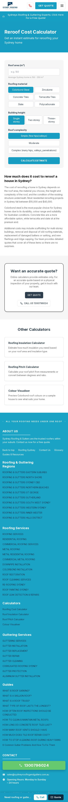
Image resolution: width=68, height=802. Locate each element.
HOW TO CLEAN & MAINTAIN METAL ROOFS (26, 719)
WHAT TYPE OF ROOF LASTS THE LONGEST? (27, 705)
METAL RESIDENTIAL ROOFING (18, 554)
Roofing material (17, 84)
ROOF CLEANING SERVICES (17, 579)
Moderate (34, 143)
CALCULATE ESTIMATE (34, 160)
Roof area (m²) (16, 65)
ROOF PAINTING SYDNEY (16, 589)
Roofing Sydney (26, 450)
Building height (16, 112)
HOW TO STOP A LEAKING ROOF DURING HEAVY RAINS (32, 740)
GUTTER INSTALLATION (15, 646)
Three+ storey (52, 120)
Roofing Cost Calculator (15, 609)
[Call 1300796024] (30, 6)
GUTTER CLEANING (13, 661)
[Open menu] (62, 5)
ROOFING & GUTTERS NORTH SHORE (22, 477)
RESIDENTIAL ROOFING (15, 539)
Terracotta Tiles (47, 97)
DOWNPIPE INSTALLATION (16, 564)
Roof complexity (17, 130)
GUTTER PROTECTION (15, 671)
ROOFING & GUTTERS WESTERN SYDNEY (24, 507)
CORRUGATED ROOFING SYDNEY (20, 666)
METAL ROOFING (11, 549)
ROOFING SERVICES (13, 534)
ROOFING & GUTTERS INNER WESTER (22, 512)
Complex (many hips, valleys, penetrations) (34, 150)
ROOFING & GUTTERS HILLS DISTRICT (23, 517)
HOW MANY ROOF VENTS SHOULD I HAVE (25, 729)
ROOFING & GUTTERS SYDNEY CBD (21, 482)
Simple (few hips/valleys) (34, 135)
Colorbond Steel (20, 89)
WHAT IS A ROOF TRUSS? (16, 700)
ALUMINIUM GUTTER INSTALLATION (21, 676)
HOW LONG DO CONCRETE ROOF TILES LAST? (27, 724)
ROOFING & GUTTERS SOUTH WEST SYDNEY (26, 502)
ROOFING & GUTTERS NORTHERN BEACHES (26, 487)
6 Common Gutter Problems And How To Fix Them (29, 745)
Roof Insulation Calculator (16, 614)
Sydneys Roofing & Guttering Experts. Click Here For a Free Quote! (36, 16)
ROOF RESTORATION (14, 574)
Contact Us (44, 450)
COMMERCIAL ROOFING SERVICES (20, 544)
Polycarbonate (47, 104)
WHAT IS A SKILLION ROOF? (17, 695)
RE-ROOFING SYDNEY (14, 584)
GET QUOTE (45, 5)
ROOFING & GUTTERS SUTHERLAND (22, 497)
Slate (20, 104)
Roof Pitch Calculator (13, 619)
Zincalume (47, 89)
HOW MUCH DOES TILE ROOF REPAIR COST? (26, 735)
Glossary (58, 450)
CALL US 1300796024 (36, 303)
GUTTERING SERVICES (14, 640)
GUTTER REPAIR (11, 656)
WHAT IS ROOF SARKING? (16, 690)
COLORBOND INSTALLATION (17, 569)
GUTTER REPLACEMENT (15, 651)
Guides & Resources (13, 454)
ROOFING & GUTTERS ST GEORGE (21, 492)
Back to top (9, 450)
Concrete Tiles (21, 97)
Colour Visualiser (11, 624)
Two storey (34, 120)
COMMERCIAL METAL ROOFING (19, 559)
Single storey (16, 120)
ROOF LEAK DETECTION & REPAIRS (21, 594)
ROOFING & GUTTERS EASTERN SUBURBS (25, 472)
